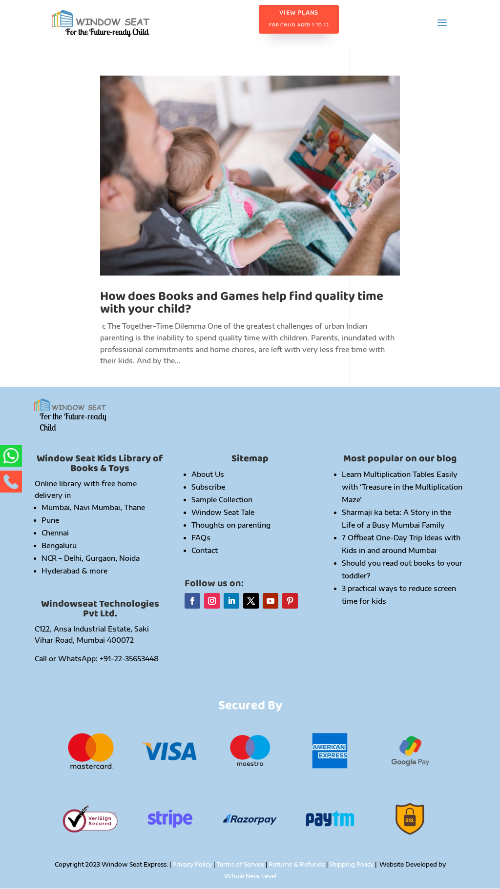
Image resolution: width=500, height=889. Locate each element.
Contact (204, 550)
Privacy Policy (192, 864)
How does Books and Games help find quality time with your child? (241, 302)
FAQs (200, 537)
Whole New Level (250, 876)
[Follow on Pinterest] (290, 601)
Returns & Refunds (297, 864)
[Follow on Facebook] (192, 601)
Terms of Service (240, 864)
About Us (207, 474)
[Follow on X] (251, 601)
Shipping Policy (352, 864)
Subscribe (208, 487)
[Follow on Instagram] (212, 601)
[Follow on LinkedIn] (231, 601)
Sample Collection (221, 499)
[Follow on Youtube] (270, 601)
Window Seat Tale (222, 512)
